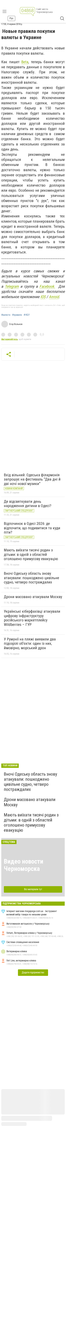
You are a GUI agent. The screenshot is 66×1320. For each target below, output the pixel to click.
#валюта (5, 314)
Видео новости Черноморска (23, 865)
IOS (42, 297)
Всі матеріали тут (33, 889)
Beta (24, 62)
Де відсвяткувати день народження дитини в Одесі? (27, 503)
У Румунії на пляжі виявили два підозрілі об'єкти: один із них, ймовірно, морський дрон (30, 643)
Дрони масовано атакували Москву (33, 597)
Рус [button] (11, 18)
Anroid (54, 297)
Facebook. (47, 286)
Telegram (12, 286)
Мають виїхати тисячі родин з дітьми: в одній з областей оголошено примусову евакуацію (31, 554)
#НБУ (27, 314)
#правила (17, 314)
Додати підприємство (33, 972)
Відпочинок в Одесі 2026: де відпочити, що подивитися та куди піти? (32, 528)
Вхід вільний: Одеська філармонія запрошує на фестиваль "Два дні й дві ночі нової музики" (32, 479)
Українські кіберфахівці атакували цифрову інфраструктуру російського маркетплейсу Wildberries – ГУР (32, 618)
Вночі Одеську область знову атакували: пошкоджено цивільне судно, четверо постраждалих (31, 577)
